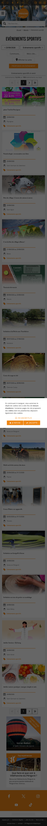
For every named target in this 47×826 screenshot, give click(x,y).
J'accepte (33, 423)
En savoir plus (25, 418)
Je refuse (16, 423)
